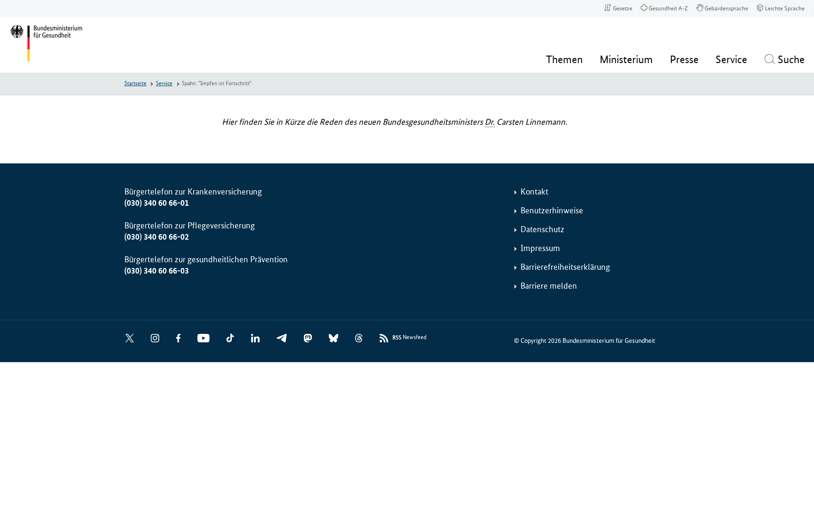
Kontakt (534, 191)
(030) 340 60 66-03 (156, 271)
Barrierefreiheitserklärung (565, 267)
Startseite (135, 84)
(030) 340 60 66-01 (156, 203)
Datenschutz (542, 229)
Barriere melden (549, 286)
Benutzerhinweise (552, 210)
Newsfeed (409, 337)
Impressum (540, 248)
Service (164, 84)
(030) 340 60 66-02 (156, 237)
